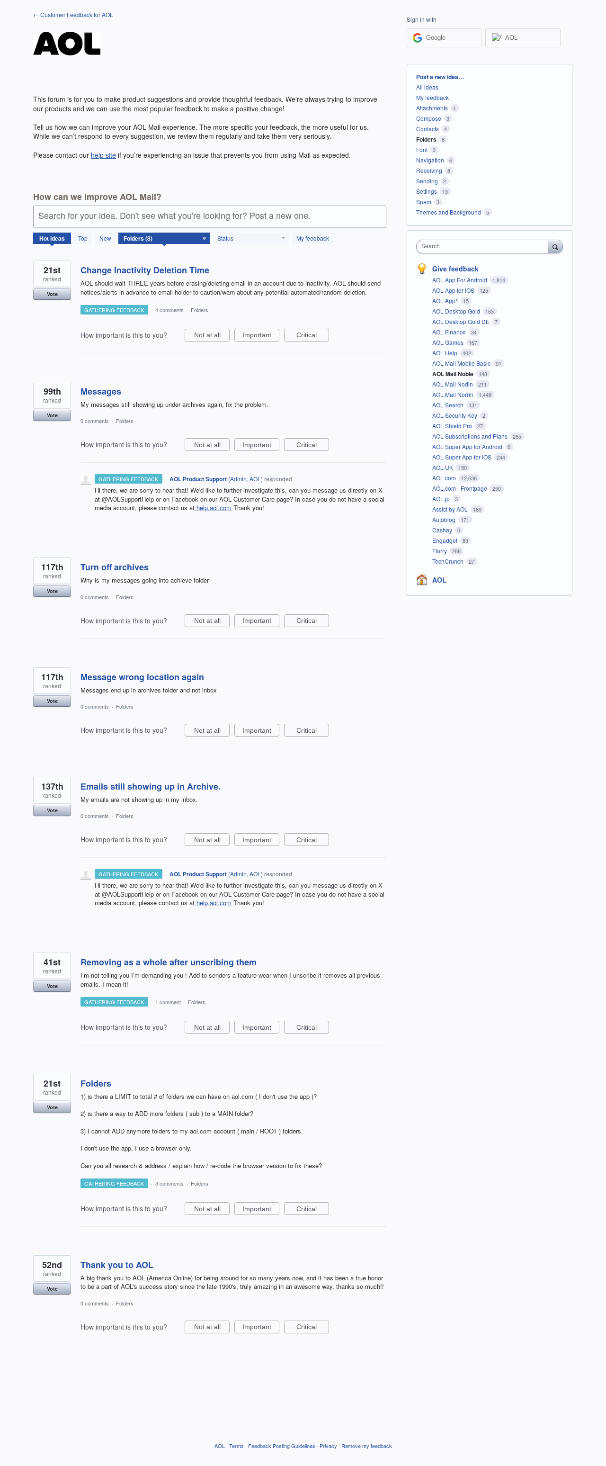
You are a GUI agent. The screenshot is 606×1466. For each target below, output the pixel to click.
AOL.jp (441, 499)
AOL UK (443, 467)
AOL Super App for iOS (462, 457)
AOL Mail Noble (453, 373)
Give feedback (455, 268)
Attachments (432, 108)
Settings (426, 191)
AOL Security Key (455, 415)
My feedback (312, 238)
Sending (427, 181)
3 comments (169, 1183)
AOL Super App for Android (468, 446)
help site (103, 155)
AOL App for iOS (454, 290)
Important (260, 336)
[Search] (555, 246)
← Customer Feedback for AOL (73, 14)
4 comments (169, 310)
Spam (423, 202)
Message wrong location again (142, 677)
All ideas (427, 87)
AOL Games (448, 342)
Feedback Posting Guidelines (281, 1445)
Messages (100, 391)
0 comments (94, 420)
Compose (428, 118)
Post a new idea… (440, 76)
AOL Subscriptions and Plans (470, 436)
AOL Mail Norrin (453, 394)
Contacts (427, 129)
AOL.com (444, 478)
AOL (439, 580)
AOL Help (445, 353)
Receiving (429, 170)
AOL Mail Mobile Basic (462, 363)
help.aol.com (214, 507)
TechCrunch (448, 561)
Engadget (445, 540)
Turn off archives (114, 567)
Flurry (440, 551)
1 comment (168, 1002)
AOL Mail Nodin (453, 384)
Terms (236, 1445)
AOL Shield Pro (452, 426)
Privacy (328, 1445)
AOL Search (448, 405)
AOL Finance (449, 332)
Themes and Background (448, 212)
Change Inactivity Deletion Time (144, 270)
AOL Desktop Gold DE (461, 321)
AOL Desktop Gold (456, 311)
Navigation (430, 160)
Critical (312, 336)
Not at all (212, 336)
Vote (52, 293)
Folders (199, 310)
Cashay (443, 530)
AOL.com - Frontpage (460, 488)
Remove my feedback (366, 1445)
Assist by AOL (450, 509)
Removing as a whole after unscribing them (168, 962)
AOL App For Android (460, 280)
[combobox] (484, 247)
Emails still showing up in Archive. (150, 786)
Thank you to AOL (116, 1265)
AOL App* (445, 301)
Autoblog (444, 519)
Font (422, 149)
